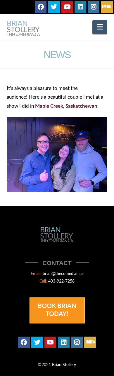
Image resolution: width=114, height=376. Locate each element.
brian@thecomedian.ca (63, 274)
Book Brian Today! (57, 310)
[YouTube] (67, 7)
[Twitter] (54, 7)
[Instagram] (93, 7)
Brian (23, 29)
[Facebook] (40, 7)
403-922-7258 (61, 281)
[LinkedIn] (80, 7)
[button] (99, 27)
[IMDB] (107, 7)
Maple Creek (49, 106)
